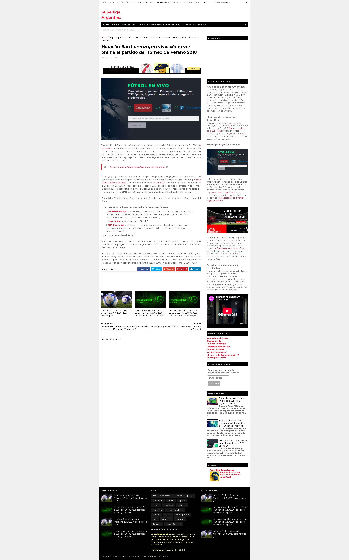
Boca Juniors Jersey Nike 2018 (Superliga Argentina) (230, 474)
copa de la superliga (184, 496)
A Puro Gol (159, 182)
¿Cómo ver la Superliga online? (223, 355)
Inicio (103, 2)
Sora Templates (117, 557)
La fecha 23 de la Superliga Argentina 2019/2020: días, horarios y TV (114, 313)
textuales (157, 524)
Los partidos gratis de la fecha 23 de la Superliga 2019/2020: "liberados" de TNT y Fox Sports (150, 313)
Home (106, 24)
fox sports (112, 37)
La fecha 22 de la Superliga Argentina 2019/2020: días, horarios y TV (229, 534)
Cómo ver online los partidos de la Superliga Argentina (137, 167)
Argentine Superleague (222, 470)
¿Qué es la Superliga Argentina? (121, 2)
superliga (180, 519)
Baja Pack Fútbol (215, 349)
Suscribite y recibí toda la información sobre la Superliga (224, 371)
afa (154, 496)
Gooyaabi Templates (160, 557)
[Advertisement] (198, 12)
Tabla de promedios (191, 2)
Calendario (207, 2)
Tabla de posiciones (144, 2)
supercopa (166, 519)
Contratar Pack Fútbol (218, 346)
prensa (168, 514)
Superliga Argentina (123, 24)
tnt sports (170, 524)
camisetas (165, 496)
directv (170, 500)
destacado (158, 500)
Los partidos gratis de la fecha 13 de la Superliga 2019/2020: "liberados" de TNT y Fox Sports (130, 534)
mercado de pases (175, 510)
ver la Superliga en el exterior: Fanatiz (229, 248)
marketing (157, 510)
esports (181, 500)
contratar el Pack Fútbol (223, 192)
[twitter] (247, 2)
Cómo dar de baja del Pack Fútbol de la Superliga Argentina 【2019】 (232, 401)
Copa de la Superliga (194, 24)
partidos (156, 514)
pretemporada (125, 37)
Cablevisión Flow (117, 211)
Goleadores (176, 2)
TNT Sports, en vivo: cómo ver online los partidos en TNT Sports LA (233, 443)
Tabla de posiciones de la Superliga (159, 24)
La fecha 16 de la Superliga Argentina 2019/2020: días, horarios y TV (130, 498)
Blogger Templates (132, 557)
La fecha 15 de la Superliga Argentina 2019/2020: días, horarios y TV (130, 522)
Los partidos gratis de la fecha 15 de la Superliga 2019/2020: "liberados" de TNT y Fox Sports (130, 510)
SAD (155, 519)
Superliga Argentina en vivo (119, 30)
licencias (182, 505)
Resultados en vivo (162, 2)
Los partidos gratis (216, 352)
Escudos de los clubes (222, 2)
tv (134, 37)
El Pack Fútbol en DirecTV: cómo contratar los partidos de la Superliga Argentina (232, 423)
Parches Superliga (216, 344)
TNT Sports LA (116, 225)
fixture (156, 505)
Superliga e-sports (216, 357)
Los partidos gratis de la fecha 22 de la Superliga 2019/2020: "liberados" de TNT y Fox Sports (183, 313)
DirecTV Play (115, 221)
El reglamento (214, 341)
